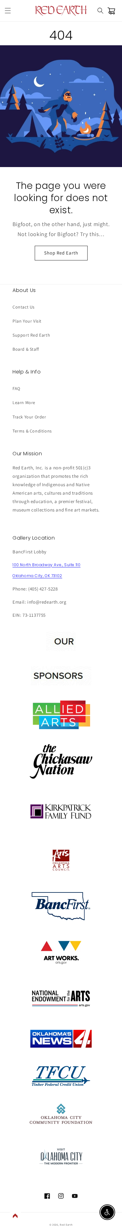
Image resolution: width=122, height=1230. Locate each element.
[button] (8, 10)
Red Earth (66, 1224)
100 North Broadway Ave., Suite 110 (46, 564)
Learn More (24, 402)
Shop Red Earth (61, 253)
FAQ (16, 388)
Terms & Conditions (32, 431)
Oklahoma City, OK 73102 (37, 575)
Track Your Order (29, 417)
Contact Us (24, 307)
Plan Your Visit (27, 321)
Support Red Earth (31, 335)
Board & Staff (26, 349)
